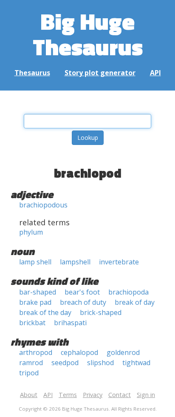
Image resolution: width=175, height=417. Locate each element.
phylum (31, 232)
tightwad (136, 362)
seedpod (65, 362)
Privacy (92, 395)
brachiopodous (43, 205)
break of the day (45, 312)
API (155, 72)
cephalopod (79, 352)
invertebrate (119, 262)
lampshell (75, 262)
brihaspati (70, 322)
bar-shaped (37, 292)
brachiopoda (128, 292)
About (28, 395)
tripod (29, 372)
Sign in (146, 395)
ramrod (31, 362)
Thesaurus (32, 72)
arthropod (35, 352)
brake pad (35, 302)
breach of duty (83, 302)
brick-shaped (100, 312)
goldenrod (123, 352)
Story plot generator (100, 72)
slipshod (100, 362)
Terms (68, 395)
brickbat (32, 322)
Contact (119, 395)
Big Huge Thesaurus (88, 33)
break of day (135, 302)
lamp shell (35, 262)
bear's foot (82, 292)
